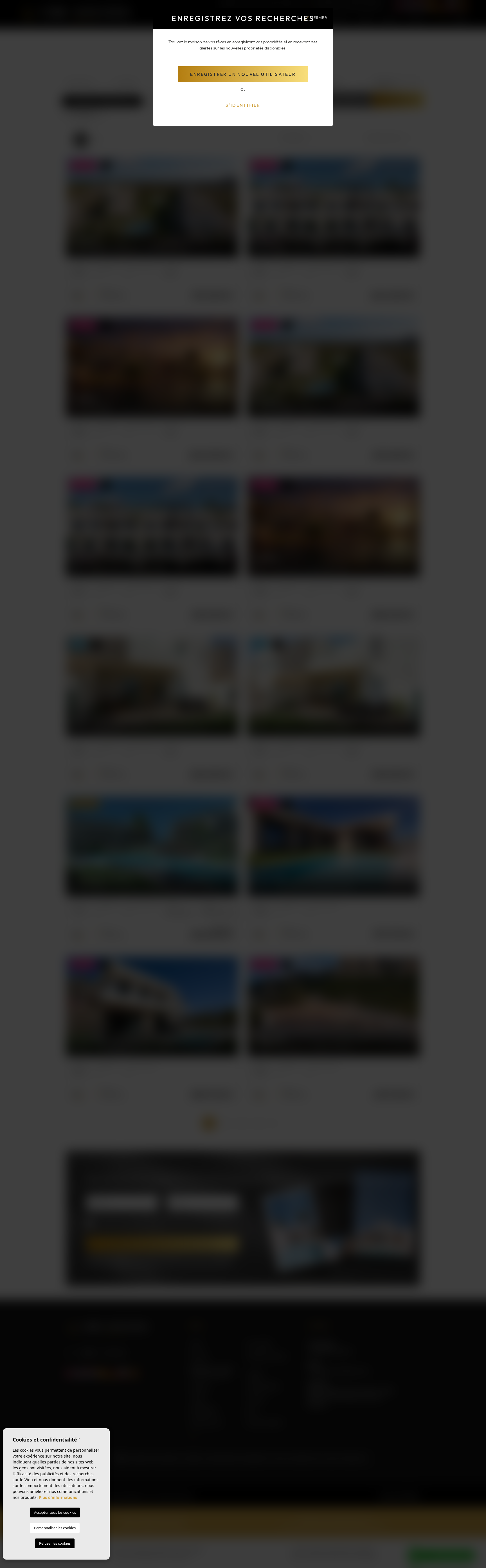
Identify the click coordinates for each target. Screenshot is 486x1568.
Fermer (319, 17)
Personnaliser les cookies (55, 1527)
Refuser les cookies (55, 1543)
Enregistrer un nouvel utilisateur (243, 74)
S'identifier (243, 105)
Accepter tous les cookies (55, 1512)
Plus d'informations (58, 1497)
